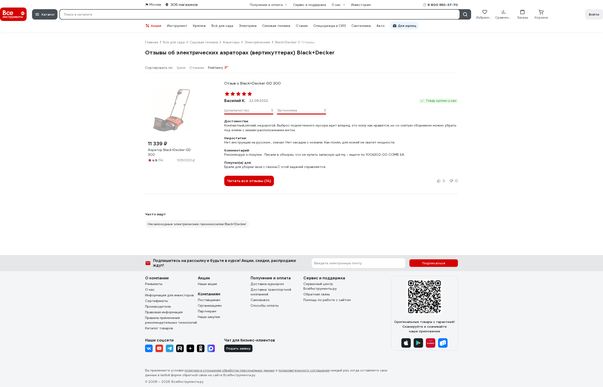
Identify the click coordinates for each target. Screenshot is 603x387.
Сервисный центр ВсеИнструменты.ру (320, 286)
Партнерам (207, 311)
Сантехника (361, 26)
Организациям (210, 305)
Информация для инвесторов (169, 295)
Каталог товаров (159, 328)
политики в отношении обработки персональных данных (229, 370)
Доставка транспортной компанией (271, 291)
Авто (380, 26)
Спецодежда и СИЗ (329, 26)
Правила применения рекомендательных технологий (171, 320)
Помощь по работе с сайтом (327, 300)
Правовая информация (164, 312)
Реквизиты (154, 284)
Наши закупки (209, 317)
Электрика (248, 26)
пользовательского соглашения (304, 370)
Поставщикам (209, 300)
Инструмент (177, 26)
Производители (158, 306)
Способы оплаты (265, 305)
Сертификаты (156, 301)
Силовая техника (276, 26)
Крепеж (199, 26)
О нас (150, 289)
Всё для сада (222, 26)
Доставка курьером (267, 284)
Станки (302, 26)
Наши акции (207, 284)
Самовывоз (260, 300)
